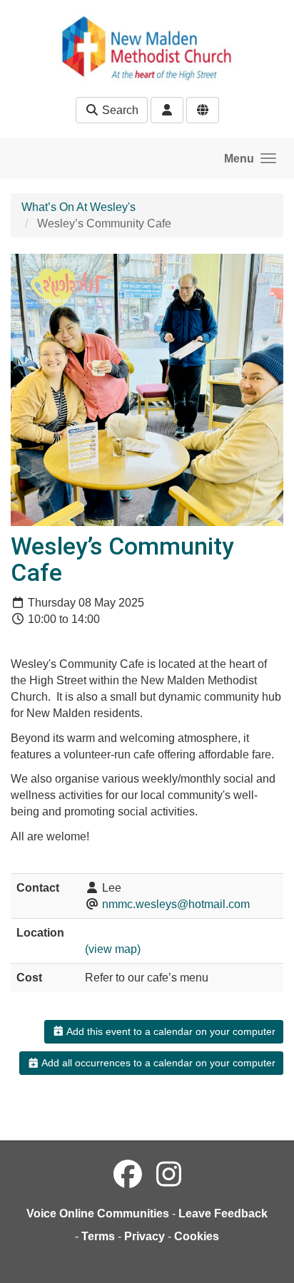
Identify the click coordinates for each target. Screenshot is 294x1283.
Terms (98, 1236)
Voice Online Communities (97, 1213)
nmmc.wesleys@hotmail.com (176, 904)
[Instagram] (168, 1174)
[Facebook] (127, 1174)
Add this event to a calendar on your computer (169, 1031)
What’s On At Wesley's (78, 207)
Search (118, 110)
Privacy (144, 1236)
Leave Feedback (223, 1213)
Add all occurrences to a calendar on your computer (157, 1062)
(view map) (113, 949)
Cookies (196, 1236)
